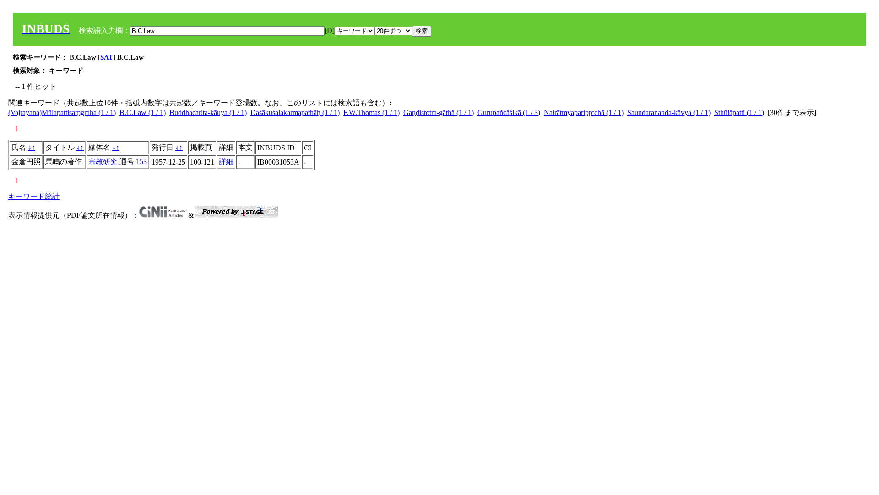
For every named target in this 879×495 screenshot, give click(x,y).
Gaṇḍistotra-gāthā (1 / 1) (438, 112)
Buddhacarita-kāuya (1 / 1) (208, 112)
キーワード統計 (34, 196)
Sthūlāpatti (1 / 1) (739, 112)
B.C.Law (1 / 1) (142, 112)
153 (141, 161)
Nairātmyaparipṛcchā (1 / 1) (584, 112)
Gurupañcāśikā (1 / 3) (508, 112)
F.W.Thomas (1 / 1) (371, 112)
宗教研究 (103, 161)
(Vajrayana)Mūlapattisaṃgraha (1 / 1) (62, 112)
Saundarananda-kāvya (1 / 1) (669, 112)
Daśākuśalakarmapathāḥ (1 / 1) (295, 112)
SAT (106, 57)
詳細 (226, 161)
